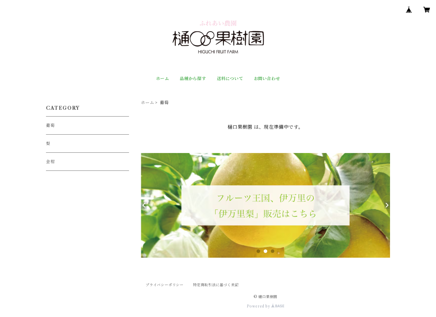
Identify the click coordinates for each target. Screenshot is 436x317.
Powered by (259, 306)
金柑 (50, 161)
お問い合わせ (267, 78)
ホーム (162, 78)
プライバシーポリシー (165, 285)
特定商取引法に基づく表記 (216, 285)
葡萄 (50, 125)
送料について (230, 78)
